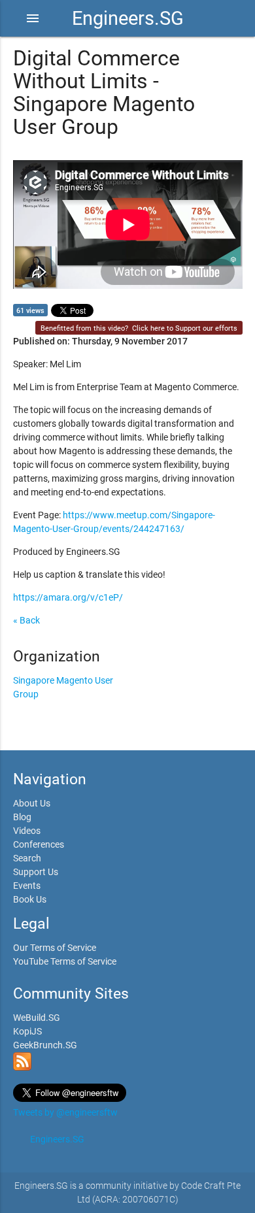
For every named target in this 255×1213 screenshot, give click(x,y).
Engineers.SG (128, 18)
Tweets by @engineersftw (65, 1112)
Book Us (29, 899)
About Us (31, 803)
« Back (26, 620)
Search (27, 858)
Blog (22, 817)
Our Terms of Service (54, 947)
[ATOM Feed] (22, 1067)
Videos (27, 830)
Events (27, 885)
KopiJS (27, 1031)
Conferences (38, 844)
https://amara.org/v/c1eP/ (68, 597)
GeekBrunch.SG (45, 1045)
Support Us (35, 872)
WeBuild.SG (36, 1017)
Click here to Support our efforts (184, 328)
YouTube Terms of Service (64, 961)
